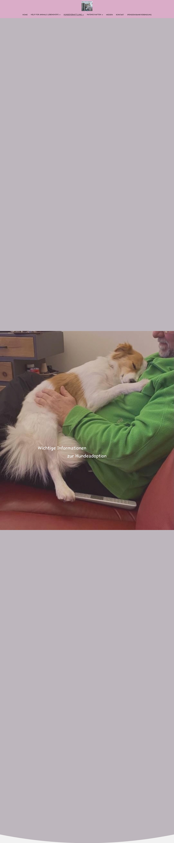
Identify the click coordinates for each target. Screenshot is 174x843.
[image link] (87, 6)
